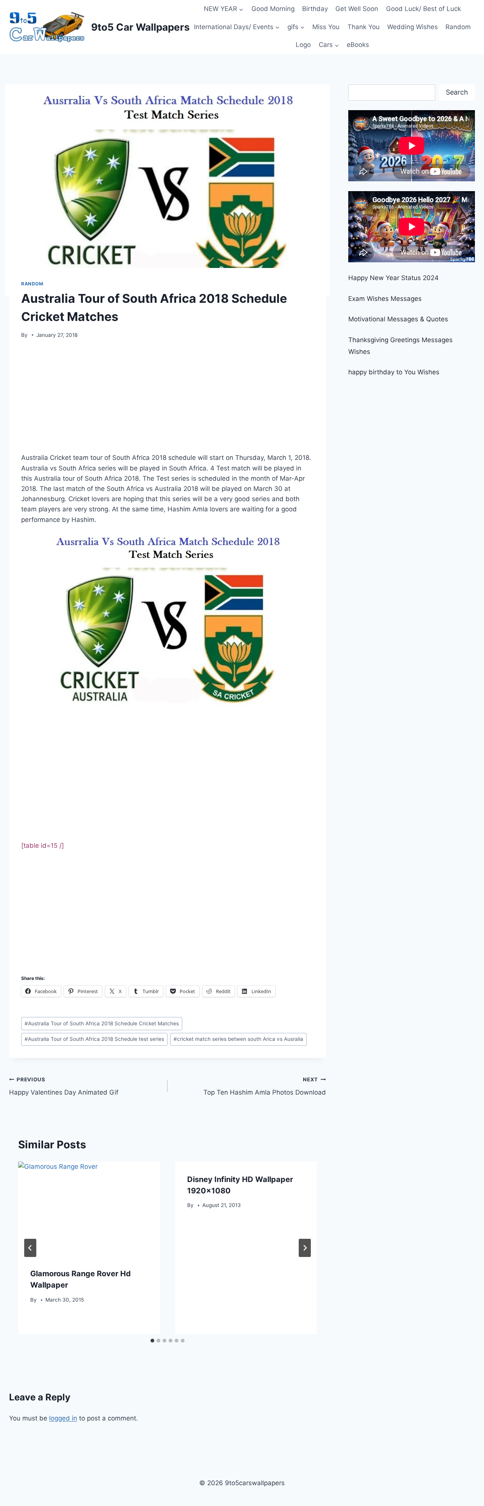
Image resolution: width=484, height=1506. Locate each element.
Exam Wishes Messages (385, 298)
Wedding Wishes (412, 27)
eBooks (358, 44)
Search (457, 92)
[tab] (152, 1340)
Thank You (363, 27)
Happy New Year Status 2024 (393, 278)
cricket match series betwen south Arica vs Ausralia (238, 1039)
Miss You (326, 27)
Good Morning (273, 8)
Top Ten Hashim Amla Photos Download (264, 1086)
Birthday (315, 8)
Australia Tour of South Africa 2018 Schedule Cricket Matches (102, 1023)
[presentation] (89, 1209)
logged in (63, 1418)
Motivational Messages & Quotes (398, 319)
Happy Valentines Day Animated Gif (63, 1086)
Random (458, 27)
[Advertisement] (167, 398)
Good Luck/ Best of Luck (423, 8)
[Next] (305, 1248)
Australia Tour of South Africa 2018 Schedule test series (94, 1039)
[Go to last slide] (30, 1248)
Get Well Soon (356, 8)
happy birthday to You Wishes (393, 372)
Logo (303, 44)
